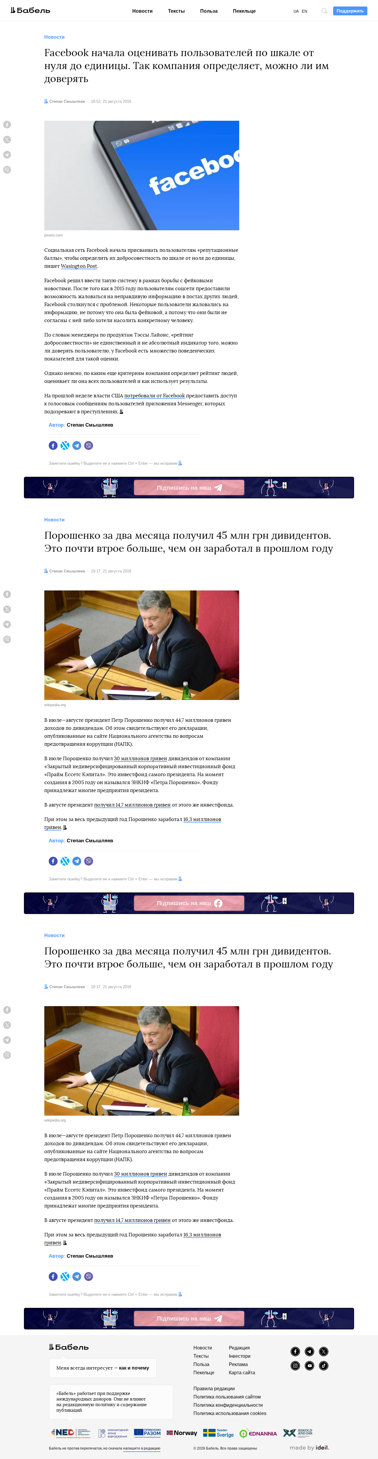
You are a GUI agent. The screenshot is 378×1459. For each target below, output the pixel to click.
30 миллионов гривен (140, 758)
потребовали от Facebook (154, 395)
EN (304, 11)
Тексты (176, 11)
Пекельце (244, 11)
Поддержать (350, 10)
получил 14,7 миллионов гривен (132, 804)
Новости (142, 11)
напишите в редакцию (141, 1448)
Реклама (238, 1364)
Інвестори (239, 1356)
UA (296, 11)
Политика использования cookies (229, 1413)
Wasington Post (79, 266)
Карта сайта (242, 1372)
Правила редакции (214, 1388)
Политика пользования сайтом (227, 1396)
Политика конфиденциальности (228, 1405)
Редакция (239, 1347)
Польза (209, 11)
